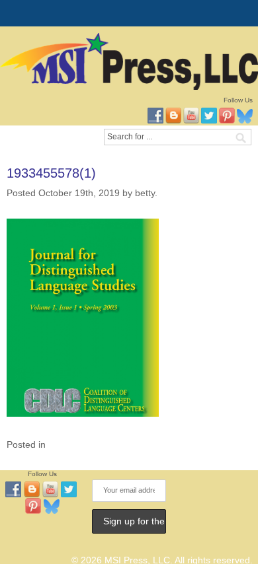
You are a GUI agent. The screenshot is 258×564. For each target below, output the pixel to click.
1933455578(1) (51, 173)
